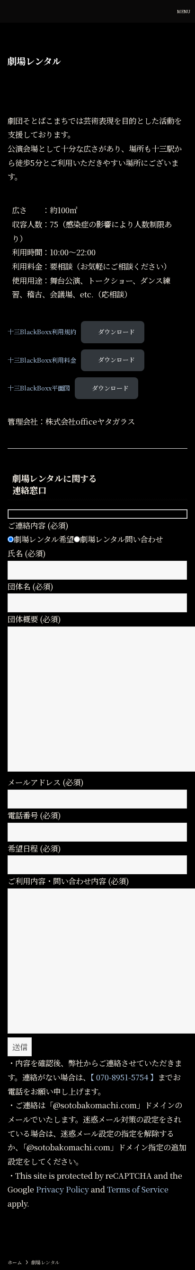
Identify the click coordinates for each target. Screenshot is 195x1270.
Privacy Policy (62, 1189)
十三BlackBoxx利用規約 (42, 331)
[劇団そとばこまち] (13, 11)
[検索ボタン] (161, 11)
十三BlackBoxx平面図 (39, 387)
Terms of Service (137, 1189)
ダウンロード (116, 331)
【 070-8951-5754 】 (124, 1077)
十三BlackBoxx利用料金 (42, 359)
